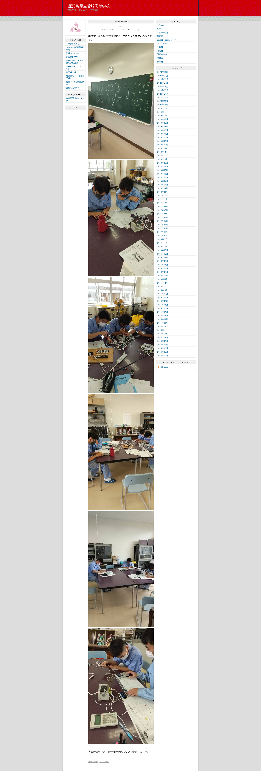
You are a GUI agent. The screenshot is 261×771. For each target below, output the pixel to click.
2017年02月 (162, 232)
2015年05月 (162, 308)
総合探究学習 (72, 57)
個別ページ (104, 761)
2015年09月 (162, 293)
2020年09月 (162, 75)
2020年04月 (162, 94)
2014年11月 (162, 330)
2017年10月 (162, 203)
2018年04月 (162, 181)
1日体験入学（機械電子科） (75, 77)
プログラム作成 (73, 43)
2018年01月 (162, 192)
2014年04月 (162, 355)
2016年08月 (162, 254)
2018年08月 (162, 166)
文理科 (160, 47)
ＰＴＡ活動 (162, 43)
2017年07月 (162, 214)
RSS (162, 367)
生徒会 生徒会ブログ (166, 40)
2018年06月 (162, 174)
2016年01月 (162, 279)
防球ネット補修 (73, 53)
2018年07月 (162, 170)
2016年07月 (162, 257)
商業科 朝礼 (71, 72)
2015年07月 (162, 301)
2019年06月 (162, 130)
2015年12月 (162, 283)
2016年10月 (162, 246)
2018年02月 (162, 188)
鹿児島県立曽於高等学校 (89, 6)
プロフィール (75, 107)
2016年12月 (162, 239)
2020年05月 (162, 90)
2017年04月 (162, 224)
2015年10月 (162, 290)
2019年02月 (162, 145)
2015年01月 (162, 323)
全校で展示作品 (73, 88)
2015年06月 (162, 304)
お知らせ (161, 25)
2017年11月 (162, 199)
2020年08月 (162, 79)
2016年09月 (162, 250)
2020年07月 (162, 83)
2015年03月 (162, 315)
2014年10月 (162, 334)
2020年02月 (162, 101)
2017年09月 (162, 206)
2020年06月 (162, 86)
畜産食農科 (162, 54)
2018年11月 (162, 155)
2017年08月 (162, 210)
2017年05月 (162, 221)
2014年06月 (162, 348)
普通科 (160, 51)
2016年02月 (162, 275)
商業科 (160, 61)
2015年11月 (162, 286)
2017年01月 (162, 235)
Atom (166, 367)
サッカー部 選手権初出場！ (75, 48)
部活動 (160, 36)
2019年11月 (162, 112)
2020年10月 (162, 72)
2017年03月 (162, 228)
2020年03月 (162, 97)
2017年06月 (162, 217)
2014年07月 (162, 345)
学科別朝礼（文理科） (73, 67)
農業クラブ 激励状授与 (75, 83)
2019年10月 (162, 115)
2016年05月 (162, 264)
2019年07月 (162, 126)
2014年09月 (162, 337)
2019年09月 (162, 119)
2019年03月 (162, 141)
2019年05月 (162, 134)
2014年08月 (162, 341)
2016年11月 (162, 243)
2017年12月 (162, 195)
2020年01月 (162, 105)
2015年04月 (162, 312)
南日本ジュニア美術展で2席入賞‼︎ (74, 61)
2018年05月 (162, 177)
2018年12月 (162, 152)
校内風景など (163, 32)
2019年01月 (162, 148)
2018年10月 (162, 159)
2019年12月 (162, 108)
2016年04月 (162, 268)
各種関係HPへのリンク (75, 99)
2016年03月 (162, 272)
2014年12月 (162, 326)
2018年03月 (162, 184)
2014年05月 (162, 352)
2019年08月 (162, 123)
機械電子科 (93, 761)
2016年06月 (162, 261)
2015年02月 (162, 319)
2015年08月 (162, 297)
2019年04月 (162, 137)
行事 (159, 29)
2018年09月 (162, 163)
